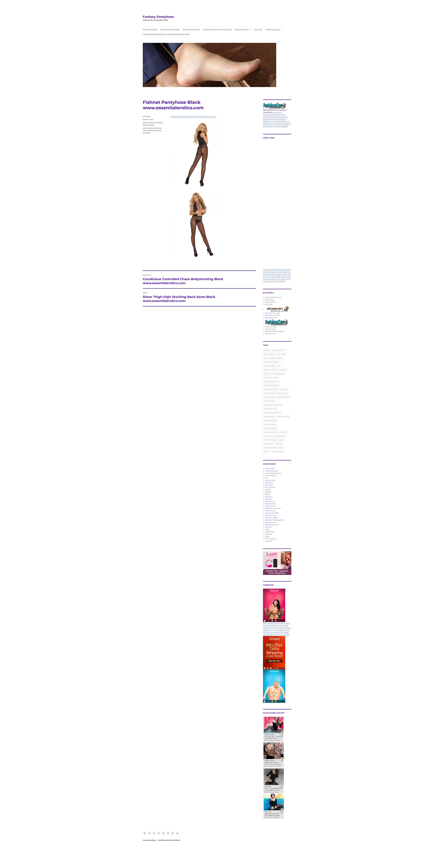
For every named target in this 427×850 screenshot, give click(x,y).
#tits (279, 126)
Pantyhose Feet (242, 30)
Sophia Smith (269, 532)
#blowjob (284, 126)
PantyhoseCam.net (191, 30)
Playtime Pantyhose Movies (274, 331)
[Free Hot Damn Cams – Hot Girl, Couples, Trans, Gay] (278, 309)
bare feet (267, 350)
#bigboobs (270, 117)
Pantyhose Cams (271, 318)
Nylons (267, 494)
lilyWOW (267, 373)
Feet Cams (268, 304)
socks (274, 440)
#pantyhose (277, 112)
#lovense (272, 119)
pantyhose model (270, 409)
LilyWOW (268, 492)
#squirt (278, 115)
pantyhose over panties (272, 412)
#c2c (270, 122)
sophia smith (268, 444)
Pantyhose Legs (272, 30)
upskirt (266, 451)
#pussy (272, 124)
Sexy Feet (268, 527)
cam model (281, 354)
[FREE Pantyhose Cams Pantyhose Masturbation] (277, 105)
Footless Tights (270, 480)
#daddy (265, 122)
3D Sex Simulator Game (273, 297)
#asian (276, 117)
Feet (266, 478)
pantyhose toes (283, 416)
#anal (283, 115)
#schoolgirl (284, 124)
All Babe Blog (269, 300)
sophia (280, 440)
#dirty (278, 119)
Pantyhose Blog (150, 30)
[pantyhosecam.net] (277, 767)
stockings (278, 444)
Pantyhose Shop (270, 327)
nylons (275, 377)
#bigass (283, 119)
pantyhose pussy (270, 416)
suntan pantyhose (270, 447)
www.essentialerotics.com (204, 117)
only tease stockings (271, 385)
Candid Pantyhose (271, 471)
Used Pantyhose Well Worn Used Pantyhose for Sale (166, 34)
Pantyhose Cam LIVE (272, 315)
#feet (265, 115)
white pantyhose (277, 451)
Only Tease (269, 497)
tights (281, 447)
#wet (275, 126)
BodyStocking (270, 469)
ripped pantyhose (270, 428)
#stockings (271, 115)
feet (279, 366)
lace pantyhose (270, 487)
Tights (267, 536)
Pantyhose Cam (270, 506)
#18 (264, 117)
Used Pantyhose (270, 539)
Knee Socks (269, 485)
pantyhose (146, 133)
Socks (267, 529)
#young (266, 119)
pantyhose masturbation (273, 405)
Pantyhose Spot (270, 329)
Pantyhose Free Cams (170, 30)
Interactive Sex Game (272, 313)
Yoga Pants (269, 541)
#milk (281, 117)
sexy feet (284, 432)
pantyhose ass (269, 393)
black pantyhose (149, 128)
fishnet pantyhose (154, 130)
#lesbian (266, 124)
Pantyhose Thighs (271, 518)
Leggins (268, 490)
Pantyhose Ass (270, 501)
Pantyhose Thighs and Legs (274, 520)
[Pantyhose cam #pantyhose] (276, 322)
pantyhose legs (269, 401)
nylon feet (267, 377)
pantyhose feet (269, 397)
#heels (277, 124)
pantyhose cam (281, 393)
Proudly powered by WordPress (169, 840)
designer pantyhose (271, 362)
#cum (275, 122)
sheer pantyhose (279, 436)
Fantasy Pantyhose (158, 17)
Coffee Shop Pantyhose (273, 473)
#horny (270, 126)
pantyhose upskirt (270, 420)
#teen (286, 117)
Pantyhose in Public (272, 513)
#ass (288, 122)
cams (266, 358)
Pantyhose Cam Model (273, 508)
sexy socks (267, 436)
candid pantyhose (276, 358)
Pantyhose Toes (270, 522)
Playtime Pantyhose (272, 525)
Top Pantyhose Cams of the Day (217, 30)
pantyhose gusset (283, 397)
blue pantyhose (269, 354)
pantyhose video (270, 424)
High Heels (269, 483)
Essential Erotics (149, 123)
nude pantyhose (278, 373)
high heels (283, 370)
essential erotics (269, 366)
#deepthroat (281, 122)
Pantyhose (146, 116)
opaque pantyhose (270, 389)
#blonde (266, 635)
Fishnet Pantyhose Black (182, 117)
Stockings (268, 534)
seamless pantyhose (271, 432)
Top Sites (258, 30)
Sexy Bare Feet (270, 334)
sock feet (267, 440)
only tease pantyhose (271, 381)
